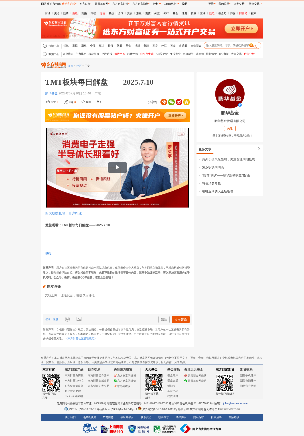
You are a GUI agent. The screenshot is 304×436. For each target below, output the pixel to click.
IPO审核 (224, 53)
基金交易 (172, 380)
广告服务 (108, 417)
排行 (110, 45)
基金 (175, 13)
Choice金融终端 (74, 396)
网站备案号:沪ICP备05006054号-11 (117, 409)
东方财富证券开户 (98, 375)
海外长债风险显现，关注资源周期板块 (228, 159)
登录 (48, 319)
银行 (166, 13)
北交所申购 (147, 53)
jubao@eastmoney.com (235, 403)
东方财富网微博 (126, 375)
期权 (93, 13)
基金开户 (172, 375)
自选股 (183, 45)
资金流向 (68, 53)
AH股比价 (162, 53)
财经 (47, 13)
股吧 (212, 13)
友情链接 (234, 417)
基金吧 (222, 13)
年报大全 (175, 53)
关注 (230, 128)
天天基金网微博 (197, 375)
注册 (55, 319)
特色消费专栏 (211, 183)
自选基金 (196, 45)
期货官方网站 (248, 385)
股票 (66, 13)
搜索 (253, 13)
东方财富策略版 (74, 385)
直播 (202, 13)
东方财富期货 (225, 369)
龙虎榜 (200, 53)
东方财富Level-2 (74, 380)
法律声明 (181, 417)
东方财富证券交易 (98, 385)
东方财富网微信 (126, 380)
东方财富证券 (120, 3)
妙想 (155, 3)
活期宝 (171, 385)
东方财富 (49, 369)
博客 (232, 13)
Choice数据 (170, 3)
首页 (70, 65)
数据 (111, 13)
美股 (129, 13)
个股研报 (106, 53)
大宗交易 (236, 53)
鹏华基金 (52, 93)
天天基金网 (101, 3)
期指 (84, 13)
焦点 (56, 13)
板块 (101, 45)
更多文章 (205, 149)
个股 (92, 45)
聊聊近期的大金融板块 (217, 191)
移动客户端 (68, 3)
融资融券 (188, 53)
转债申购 (132, 53)
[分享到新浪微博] (179, 102)
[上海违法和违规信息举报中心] (165, 428)
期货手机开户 (248, 375)
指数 (66, 45)
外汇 (157, 13)
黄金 (173, 45)
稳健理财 (172, 396)
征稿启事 (216, 417)
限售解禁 (211, 53)
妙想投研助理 (73, 391)
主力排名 (81, 53)
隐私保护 (198, 417)
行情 (102, 13)
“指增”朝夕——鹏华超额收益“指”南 (226, 175)
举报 (48, 253)
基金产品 (172, 391)
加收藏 (57, 3)
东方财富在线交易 (98, 380)
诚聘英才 (163, 417)
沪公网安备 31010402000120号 (160, 409)
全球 (120, 13)
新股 (75, 13)
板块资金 (94, 53)
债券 (193, 13)
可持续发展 (89, 417)
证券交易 (239, 3)
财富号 (243, 13)
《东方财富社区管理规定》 (81, 338)
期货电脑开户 (248, 380)
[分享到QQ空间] (186, 102)
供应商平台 (127, 417)
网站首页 (46, 3)
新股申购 (119, 53)
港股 (139, 13)
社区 (79, 65)
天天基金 (151, 369)
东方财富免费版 (74, 375)
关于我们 (70, 417)
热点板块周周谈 (213, 167)
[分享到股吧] (163, 102)
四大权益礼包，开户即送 (63, 213)
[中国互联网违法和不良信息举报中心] (200, 428)
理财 (184, 13)
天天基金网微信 (197, 380)
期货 (148, 13)
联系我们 (146, 417)
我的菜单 (224, 3)
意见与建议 (123, 386)
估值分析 (249, 53)
